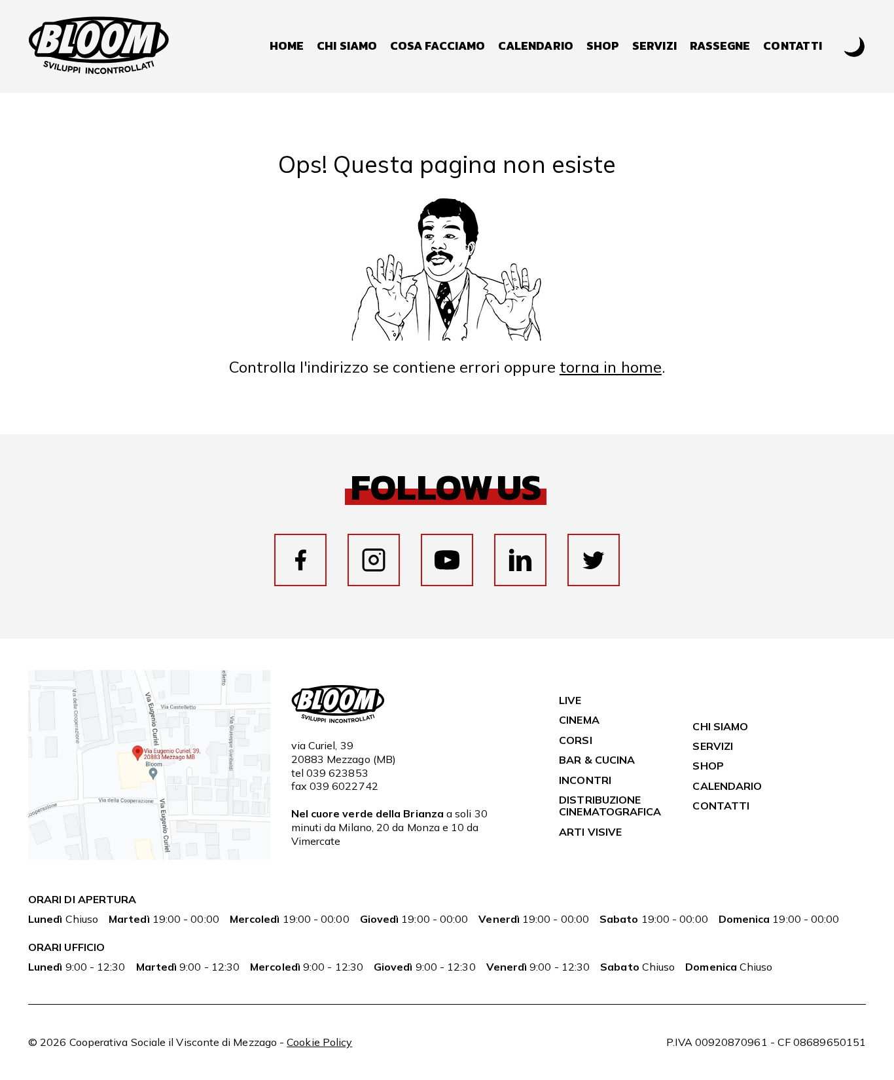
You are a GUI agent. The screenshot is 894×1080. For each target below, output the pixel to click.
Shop (602, 46)
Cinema (579, 719)
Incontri (585, 780)
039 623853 (337, 772)
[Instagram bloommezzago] (373, 560)
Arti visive (590, 831)
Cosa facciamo (437, 46)
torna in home (611, 367)
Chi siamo (347, 46)
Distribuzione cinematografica (610, 805)
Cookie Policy (319, 1042)
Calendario (535, 46)
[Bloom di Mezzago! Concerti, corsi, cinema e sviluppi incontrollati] (99, 46)
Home (287, 46)
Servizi (654, 46)
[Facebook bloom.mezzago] (300, 560)
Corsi (575, 740)
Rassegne (720, 46)
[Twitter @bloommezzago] (593, 560)
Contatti (792, 46)
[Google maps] (149, 856)
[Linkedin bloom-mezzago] (520, 560)
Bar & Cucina (597, 759)
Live (570, 700)
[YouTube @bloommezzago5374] (447, 560)
